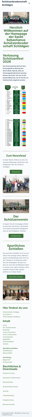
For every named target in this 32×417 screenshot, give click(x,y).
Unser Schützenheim (10, 334)
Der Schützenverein (9, 327)
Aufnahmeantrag (8, 395)
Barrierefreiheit (8, 382)
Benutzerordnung (8, 404)
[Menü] (29, 3)
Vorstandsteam (8, 337)
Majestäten (6, 339)
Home (5, 325)
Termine (5, 344)
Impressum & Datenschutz (11, 378)
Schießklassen (7, 350)
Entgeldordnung (8, 400)
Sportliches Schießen (10, 348)
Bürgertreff (6, 360)
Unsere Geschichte (9, 332)
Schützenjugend (8, 341)
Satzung (5, 391)
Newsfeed (6, 330)
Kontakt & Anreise (9, 373)
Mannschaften (7, 353)
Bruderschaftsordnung (10, 387)
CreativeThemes (7, 415)
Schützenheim (7, 362)
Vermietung (7, 357)
